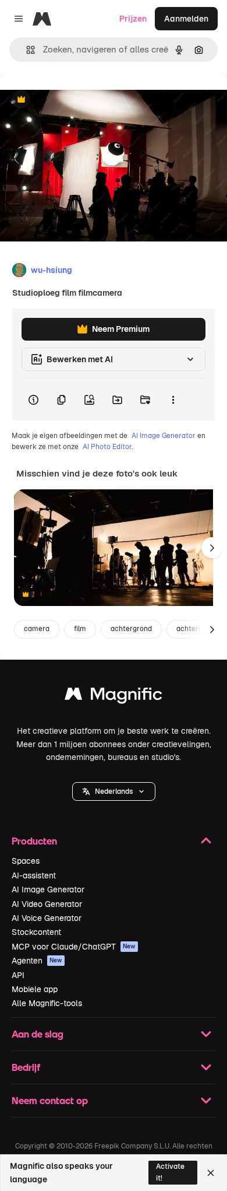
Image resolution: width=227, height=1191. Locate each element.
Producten (34, 841)
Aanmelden (186, 18)
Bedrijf (26, 1067)
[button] (113, 791)
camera (36, 628)
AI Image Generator (164, 435)
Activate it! (170, 1172)
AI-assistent (34, 875)
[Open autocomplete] (26, 49)
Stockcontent (36, 932)
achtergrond (131, 628)
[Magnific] (113, 697)
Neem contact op (50, 1100)
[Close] (210, 1173)
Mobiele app (35, 989)
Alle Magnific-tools (47, 1003)
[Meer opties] (173, 399)
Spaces (26, 861)
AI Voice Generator (46, 918)
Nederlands (114, 791)
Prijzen (133, 18)
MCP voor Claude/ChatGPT (74, 946)
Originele (76, 100)
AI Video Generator (47, 904)
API (18, 975)
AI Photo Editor (107, 446)
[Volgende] (211, 547)
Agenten (37, 960)
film (80, 628)
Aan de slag (37, 1034)
